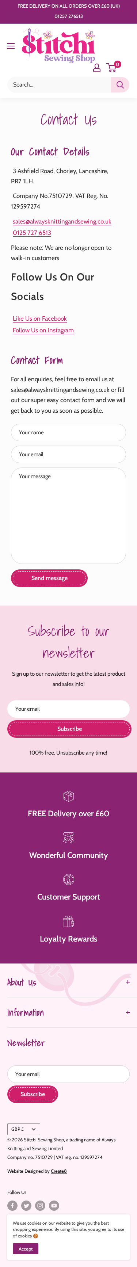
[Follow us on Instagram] (40, 1206)
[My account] (96, 68)
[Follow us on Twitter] (26, 1206)
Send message (49, 578)
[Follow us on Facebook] (12, 1206)
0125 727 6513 (32, 232)
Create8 (59, 1171)
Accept (26, 1249)
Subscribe (69, 728)
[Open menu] (11, 46)
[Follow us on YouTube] (54, 1206)
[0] (111, 67)
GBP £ (17, 1129)
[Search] (120, 84)
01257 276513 (68, 16)
